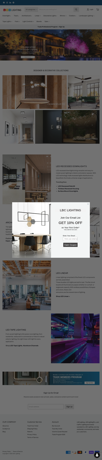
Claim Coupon (70, 244)
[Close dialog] (88, 204)
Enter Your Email (69, 235)
